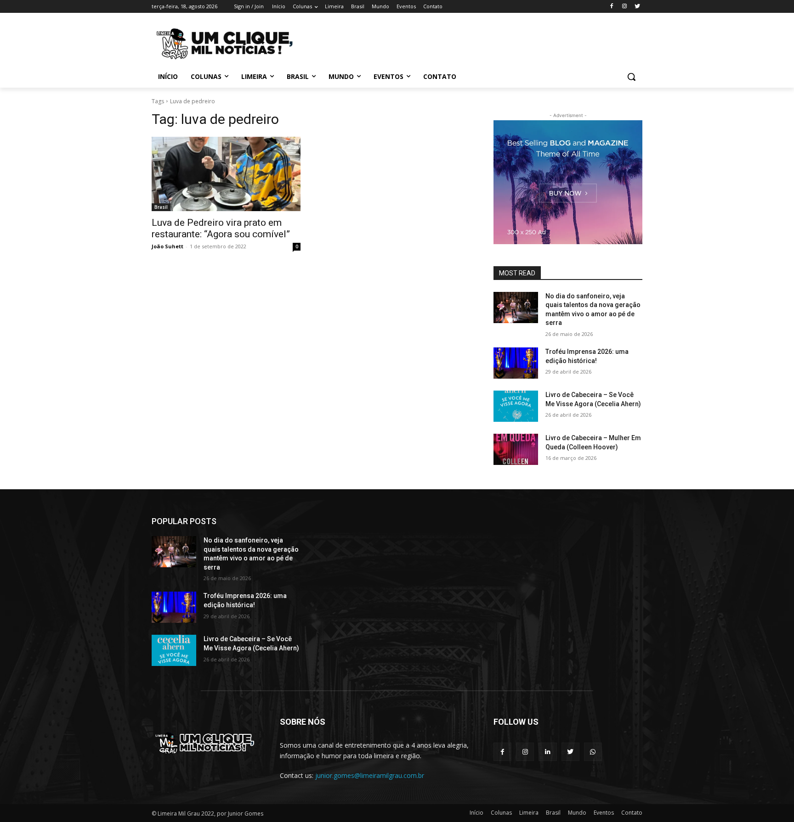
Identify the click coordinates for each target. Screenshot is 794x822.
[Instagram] (624, 6)
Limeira (529, 812)
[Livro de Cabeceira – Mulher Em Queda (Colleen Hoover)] (515, 449)
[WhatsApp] (593, 751)
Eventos (604, 812)
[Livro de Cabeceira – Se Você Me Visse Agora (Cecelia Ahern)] (515, 406)
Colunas (501, 812)
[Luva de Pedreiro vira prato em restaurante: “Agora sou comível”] (226, 174)
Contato (631, 812)
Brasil (161, 207)
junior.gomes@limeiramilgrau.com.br (369, 775)
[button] (631, 77)
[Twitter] (637, 6)
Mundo (577, 812)
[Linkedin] (547, 751)
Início (476, 812)
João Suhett (167, 246)
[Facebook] (612, 6)
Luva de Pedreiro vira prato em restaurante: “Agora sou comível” (221, 228)
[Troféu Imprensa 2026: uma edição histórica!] (515, 363)
